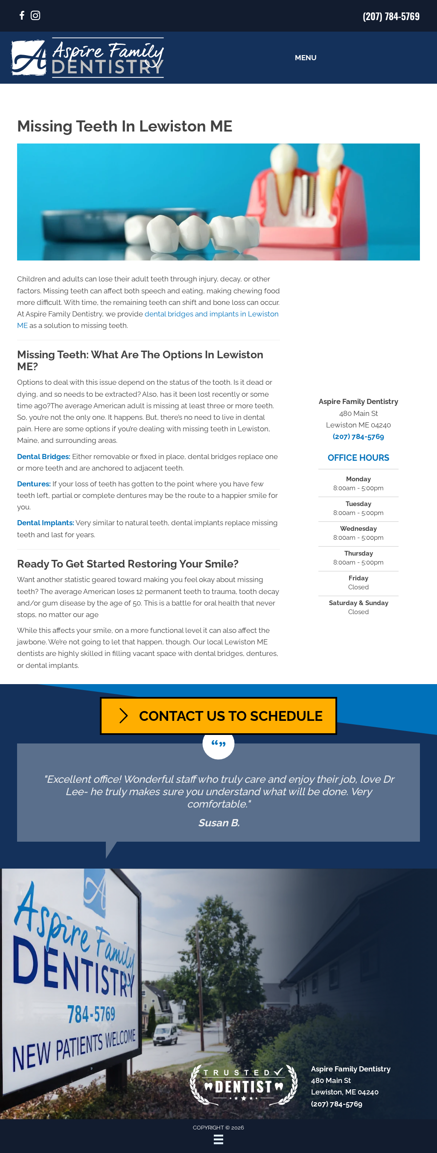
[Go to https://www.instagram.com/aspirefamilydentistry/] (35, 17)
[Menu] (218, 1139)
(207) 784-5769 (391, 16)
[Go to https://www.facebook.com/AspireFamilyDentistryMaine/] (21, 17)
